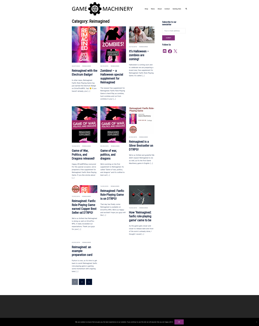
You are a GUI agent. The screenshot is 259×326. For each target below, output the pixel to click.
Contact (167, 9)
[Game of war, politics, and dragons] (113, 124)
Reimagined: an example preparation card (82, 251)
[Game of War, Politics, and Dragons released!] (84, 124)
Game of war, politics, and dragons (108, 154)
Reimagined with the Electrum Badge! (84, 72)
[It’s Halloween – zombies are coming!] (141, 35)
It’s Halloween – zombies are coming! (139, 55)
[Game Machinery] (102, 9)
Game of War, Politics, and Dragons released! (83, 154)
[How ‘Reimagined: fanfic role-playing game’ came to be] (141, 195)
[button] (186, 9)
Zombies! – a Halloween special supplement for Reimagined (111, 76)
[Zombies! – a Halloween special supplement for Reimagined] (113, 44)
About (160, 9)
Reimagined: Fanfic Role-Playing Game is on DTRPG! (112, 194)
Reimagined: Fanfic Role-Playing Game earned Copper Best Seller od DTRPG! (84, 206)
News (153, 9)
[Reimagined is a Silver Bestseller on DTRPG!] (141, 120)
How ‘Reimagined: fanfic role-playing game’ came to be (140, 216)
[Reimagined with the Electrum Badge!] (84, 44)
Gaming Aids (177, 9)
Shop (146, 9)
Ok (179, 322)
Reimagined (86, 66)
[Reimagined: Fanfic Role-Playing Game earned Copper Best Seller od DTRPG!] (84, 189)
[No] (256, 322)
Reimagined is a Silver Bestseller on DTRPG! (141, 145)
